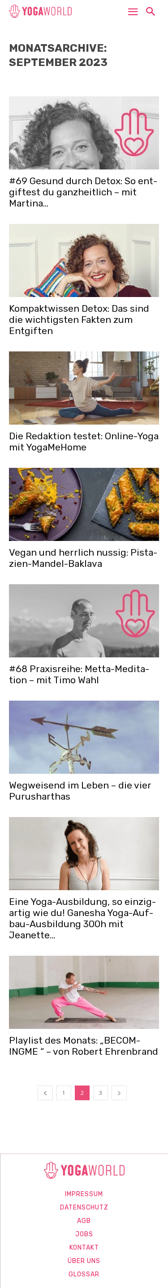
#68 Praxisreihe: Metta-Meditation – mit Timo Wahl (79, 674)
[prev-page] (45, 1093)
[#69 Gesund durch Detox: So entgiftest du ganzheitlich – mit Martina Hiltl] (84, 132)
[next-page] (119, 1093)
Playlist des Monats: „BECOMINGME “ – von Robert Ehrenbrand (83, 1046)
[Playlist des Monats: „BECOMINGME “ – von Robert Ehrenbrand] (84, 992)
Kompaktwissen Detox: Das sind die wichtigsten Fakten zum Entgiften (79, 319)
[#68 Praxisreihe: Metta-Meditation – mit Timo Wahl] (84, 620)
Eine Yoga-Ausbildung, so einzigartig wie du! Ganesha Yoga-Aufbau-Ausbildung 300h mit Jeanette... (82, 918)
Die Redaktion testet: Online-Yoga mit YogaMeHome (84, 441)
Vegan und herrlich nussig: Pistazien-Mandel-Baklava (83, 558)
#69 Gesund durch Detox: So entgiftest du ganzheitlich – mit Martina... (83, 192)
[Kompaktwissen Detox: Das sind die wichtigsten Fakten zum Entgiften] (84, 260)
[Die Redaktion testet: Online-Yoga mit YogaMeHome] (84, 388)
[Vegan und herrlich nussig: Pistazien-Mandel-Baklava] (84, 504)
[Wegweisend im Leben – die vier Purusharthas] (84, 737)
